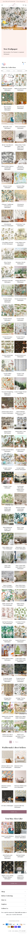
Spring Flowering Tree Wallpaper (7, 622)
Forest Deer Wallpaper (20, 319)
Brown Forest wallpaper (7, 186)
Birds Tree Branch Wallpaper (7, 145)
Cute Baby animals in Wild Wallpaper (7, 243)
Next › (17, 742)
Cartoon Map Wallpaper (20, 186)
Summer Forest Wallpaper (20, 622)
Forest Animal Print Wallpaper (20, 299)
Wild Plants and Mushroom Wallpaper (7, 856)
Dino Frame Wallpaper (7, 263)
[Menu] (2, 5)
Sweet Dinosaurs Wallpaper (20, 641)
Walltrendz (17, 931)
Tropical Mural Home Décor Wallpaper (20, 680)
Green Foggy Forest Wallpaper (20, 392)
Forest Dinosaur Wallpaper (7, 337)
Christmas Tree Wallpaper (20, 224)
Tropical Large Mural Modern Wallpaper (7, 680)
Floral (8, 71)
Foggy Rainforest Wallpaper (20, 281)
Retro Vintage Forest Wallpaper (7, 586)
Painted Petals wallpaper (20, 855)
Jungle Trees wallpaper (8, 487)
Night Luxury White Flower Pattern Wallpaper (7, 877)
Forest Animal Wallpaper (7, 319)
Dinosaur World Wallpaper (20, 263)
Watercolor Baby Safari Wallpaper (20, 717)
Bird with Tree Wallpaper (7, 127)
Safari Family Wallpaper (20, 604)
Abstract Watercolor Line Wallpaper (20, 786)
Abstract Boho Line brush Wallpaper (7, 766)
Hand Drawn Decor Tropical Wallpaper (7, 412)
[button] (23, 5)
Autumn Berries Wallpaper (19, 806)
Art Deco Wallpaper (7, 805)
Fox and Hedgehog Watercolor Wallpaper (7, 393)
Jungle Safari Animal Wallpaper (20, 468)
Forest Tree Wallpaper (20, 374)
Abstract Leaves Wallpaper (6, 786)
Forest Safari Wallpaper (7, 374)
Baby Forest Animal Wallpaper (20, 89)
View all (14, 811)
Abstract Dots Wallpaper (18, 766)
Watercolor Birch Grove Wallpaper (7, 735)
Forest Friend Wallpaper (20, 337)
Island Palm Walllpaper (7, 432)
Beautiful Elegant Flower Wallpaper (20, 836)
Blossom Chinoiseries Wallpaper (20, 168)
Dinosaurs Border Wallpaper (7, 281)
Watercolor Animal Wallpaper (7, 717)
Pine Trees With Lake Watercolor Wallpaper (20, 567)
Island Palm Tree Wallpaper (20, 432)
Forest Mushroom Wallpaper (20, 356)
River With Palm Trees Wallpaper (20, 586)
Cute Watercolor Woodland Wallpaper (20, 244)
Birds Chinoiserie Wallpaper (20, 127)
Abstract (19, 71)
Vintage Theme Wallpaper (20, 698)
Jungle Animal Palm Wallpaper (7, 450)
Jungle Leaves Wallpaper (7, 468)
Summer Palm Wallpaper (7, 641)
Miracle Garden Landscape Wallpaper (20, 509)
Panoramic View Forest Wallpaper (20, 548)
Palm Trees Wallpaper (20, 528)
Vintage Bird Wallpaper (7, 698)
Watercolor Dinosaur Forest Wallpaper (20, 736)
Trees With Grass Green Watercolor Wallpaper (20, 660)
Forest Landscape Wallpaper (7, 356)
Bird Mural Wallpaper (20, 107)
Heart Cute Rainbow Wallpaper (7, 836)
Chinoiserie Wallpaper (20, 205)
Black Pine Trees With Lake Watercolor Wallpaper (20, 147)
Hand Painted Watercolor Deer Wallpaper (20, 413)
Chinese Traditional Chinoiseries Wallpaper (7, 206)
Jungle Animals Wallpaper (20, 450)
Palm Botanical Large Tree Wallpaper (7, 529)
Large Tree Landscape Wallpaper (7, 509)
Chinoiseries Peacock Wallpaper (7, 224)
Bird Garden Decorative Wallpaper (7, 108)
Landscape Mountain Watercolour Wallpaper (20, 489)
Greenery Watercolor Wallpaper (20, 877)
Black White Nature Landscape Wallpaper (7, 168)
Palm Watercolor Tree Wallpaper (7, 548)
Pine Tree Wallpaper (7, 566)
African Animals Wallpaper (7, 89)
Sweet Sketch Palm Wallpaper (7, 659)
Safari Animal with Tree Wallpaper (7, 604)
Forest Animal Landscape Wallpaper (7, 300)
